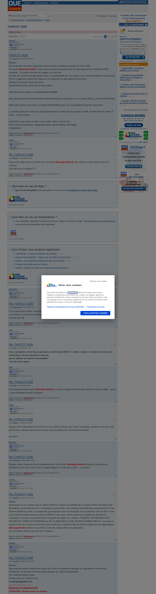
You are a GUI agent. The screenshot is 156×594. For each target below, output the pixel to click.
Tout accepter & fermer (95, 313)
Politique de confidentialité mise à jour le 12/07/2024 (65, 307)
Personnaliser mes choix (95, 307)
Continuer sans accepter (98, 281)
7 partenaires (72, 292)
